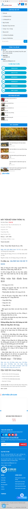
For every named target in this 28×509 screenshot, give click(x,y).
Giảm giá (5, 13)
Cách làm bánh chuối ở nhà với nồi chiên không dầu (13, 137)
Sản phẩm (3, 482)
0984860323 (14, 81)
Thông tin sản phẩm (4, 241)
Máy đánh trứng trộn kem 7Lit (14, 416)
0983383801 (14, 77)
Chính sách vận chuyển (20, 488)
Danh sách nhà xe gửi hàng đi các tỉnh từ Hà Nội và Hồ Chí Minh (17, 168)
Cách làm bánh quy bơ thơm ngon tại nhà (17, 156)
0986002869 (14, 68)
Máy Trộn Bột (6, 22)
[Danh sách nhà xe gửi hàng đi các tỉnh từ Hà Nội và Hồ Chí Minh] (5, 169)
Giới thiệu (3, 480)
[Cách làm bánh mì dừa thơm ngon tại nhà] (5, 163)
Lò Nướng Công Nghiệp (8, 35)
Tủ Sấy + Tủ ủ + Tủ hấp (8, 28)
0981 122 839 (24, 1)
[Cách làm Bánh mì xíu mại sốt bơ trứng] (5, 150)
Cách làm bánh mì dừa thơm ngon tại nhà (17, 162)
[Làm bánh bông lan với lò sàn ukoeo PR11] (5, 144)
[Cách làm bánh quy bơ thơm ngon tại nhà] (5, 157)
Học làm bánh (4, 484)
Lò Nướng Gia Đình (7, 16)
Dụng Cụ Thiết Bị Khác (8, 38)
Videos (2, 486)
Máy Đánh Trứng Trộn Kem (9, 25)
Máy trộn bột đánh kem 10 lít (10, 249)
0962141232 (14, 72)
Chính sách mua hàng (20, 481)
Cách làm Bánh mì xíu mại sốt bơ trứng (18, 149)
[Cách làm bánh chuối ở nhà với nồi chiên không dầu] (14, 134)
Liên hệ (2, 489)
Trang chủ (3, 477)
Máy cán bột (5, 32)
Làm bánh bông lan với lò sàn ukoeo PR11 (17, 143)
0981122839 (14, 90)
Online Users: (9, 507)
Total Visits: (18, 507)
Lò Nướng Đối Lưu (7, 19)
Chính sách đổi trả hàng (20, 486)
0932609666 (14, 86)
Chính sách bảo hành (20, 483)
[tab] (4, 242)
